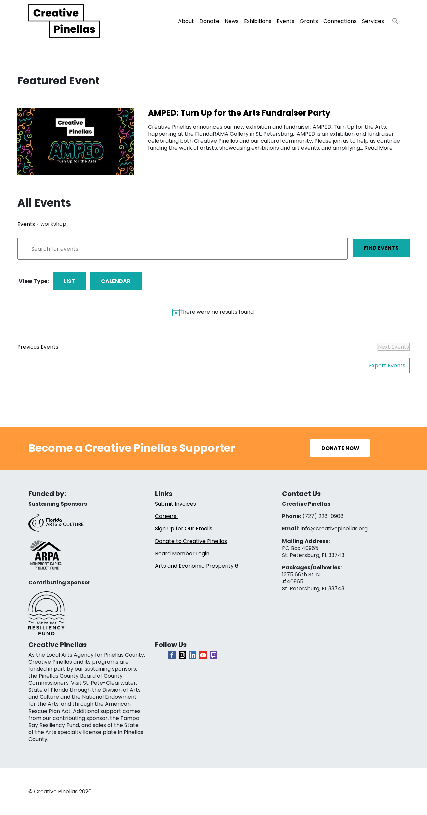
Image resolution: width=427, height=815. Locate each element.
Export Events (387, 365)
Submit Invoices (175, 504)
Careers (166, 516)
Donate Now (340, 448)
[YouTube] (203, 655)
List (69, 281)
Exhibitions (257, 21)
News (232, 21)
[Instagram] (182, 655)
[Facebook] (172, 655)
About (186, 21)
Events (285, 21)
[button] (393, 19)
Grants (309, 21)
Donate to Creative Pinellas (191, 541)
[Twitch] (213, 655)
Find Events (381, 248)
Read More (378, 148)
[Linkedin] (192, 655)
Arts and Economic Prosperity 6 (196, 566)
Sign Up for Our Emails (183, 528)
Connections (340, 21)
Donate (209, 21)
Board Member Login (182, 553)
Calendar (116, 281)
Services (373, 21)
